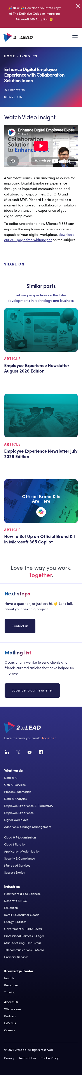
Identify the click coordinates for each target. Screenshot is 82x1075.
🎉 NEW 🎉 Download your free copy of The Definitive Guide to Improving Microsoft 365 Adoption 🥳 (34, 13)
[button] (74, 37)
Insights (28, 56)
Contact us (20, 626)
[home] (18, 37)
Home (9, 56)
